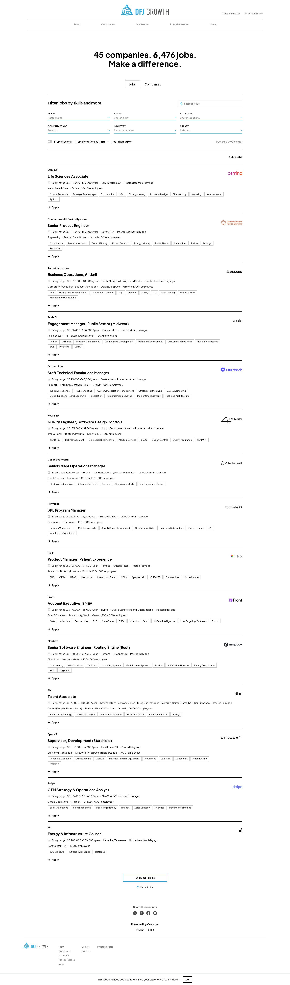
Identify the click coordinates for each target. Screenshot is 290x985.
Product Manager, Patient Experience (80, 559)
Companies (108, 24)
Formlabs (53, 503)
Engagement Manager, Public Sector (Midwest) (88, 323)
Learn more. (172, 979)
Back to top (147, 887)
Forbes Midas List (231, 13)
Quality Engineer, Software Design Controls (85, 422)
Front (51, 596)
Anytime (126, 141)
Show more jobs (145, 877)
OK (187, 979)
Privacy (140, 929)
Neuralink (53, 415)
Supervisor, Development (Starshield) (80, 740)
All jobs (100, 141)
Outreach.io (55, 366)
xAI (49, 827)
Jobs (132, 84)
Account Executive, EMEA (70, 603)
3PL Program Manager (67, 510)
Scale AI (52, 317)
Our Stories (142, 24)
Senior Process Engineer (68, 225)
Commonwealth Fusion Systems (67, 219)
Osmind (52, 169)
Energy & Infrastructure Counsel (75, 833)
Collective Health (58, 459)
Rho (50, 690)
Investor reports (105, 947)
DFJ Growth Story (253, 13)
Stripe (51, 783)
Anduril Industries (58, 268)
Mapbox (53, 640)
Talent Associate (62, 696)
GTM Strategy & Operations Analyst (78, 789)
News (213, 24)
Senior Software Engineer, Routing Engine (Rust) (89, 647)
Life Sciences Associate (68, 176)
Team (77, 24)
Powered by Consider (229, 141)
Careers (86, 947)
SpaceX (52, 734)
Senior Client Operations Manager (76, 466)
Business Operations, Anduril (72, 274)
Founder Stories (179, 24)
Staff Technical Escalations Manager (78, 372)
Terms (150, 929)
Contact (86, 951)
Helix (51, 552)
